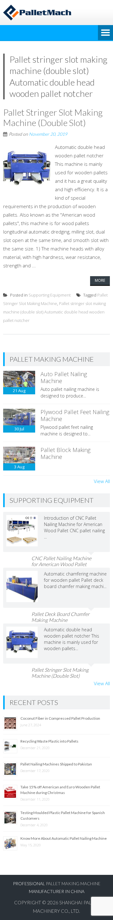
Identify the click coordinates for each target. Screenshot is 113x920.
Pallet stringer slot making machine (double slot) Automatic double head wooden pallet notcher (54, 312)
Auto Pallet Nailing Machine (63, 377)
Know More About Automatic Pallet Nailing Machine (63, 838)
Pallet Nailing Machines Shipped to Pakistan (56, 764)
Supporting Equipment (50, 295)
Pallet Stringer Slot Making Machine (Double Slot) (53, 117)
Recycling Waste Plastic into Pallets (49, 741)
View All (102, 481)
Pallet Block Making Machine (65, 453)
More (100, 280)
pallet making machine (73, 883)
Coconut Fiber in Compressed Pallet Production (60, 718)
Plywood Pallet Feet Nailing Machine (74, 415)
